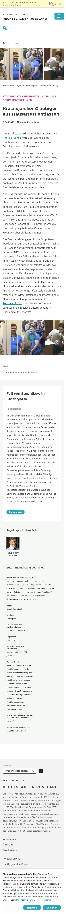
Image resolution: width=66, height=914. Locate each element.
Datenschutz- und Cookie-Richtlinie (33, 899)
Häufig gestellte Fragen (16, 864)
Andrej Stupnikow (13, 137)
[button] (32, 337)
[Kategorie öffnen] (41, 771)
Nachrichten (13, 43)
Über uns (8, 844)
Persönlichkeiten (12, 303)
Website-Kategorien (16, 770)
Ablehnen (51, 907)
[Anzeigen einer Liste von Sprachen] (52, 4)
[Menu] (59, 16)
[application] (32, 337)
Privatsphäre (10, 850)
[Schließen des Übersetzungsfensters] (60, 4)
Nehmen (32, 907)
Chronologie (15, 512)
